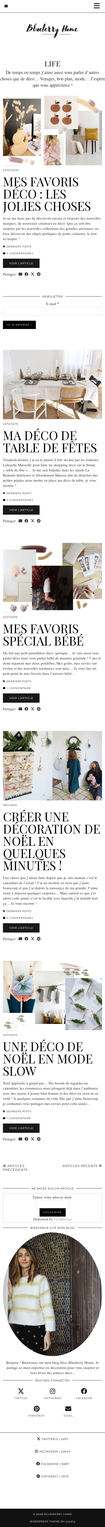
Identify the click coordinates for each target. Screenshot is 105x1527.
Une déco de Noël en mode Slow (48, 1058)
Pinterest (54, 1476)
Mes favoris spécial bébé (43, 634)
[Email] (6, 6)
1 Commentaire (18, 688)
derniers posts (19, 246)
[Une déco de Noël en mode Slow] (52, 995)
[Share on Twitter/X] (33, 274)
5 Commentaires (19, 253)
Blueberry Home (58, 1514)
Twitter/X (54, 1439)
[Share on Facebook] (26, 274)
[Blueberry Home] (52, 24)
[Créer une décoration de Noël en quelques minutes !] (52, 765)
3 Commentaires (19, 500)
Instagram (54, 1451)
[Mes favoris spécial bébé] (52, 577)
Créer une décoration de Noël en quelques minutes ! (51, 840)
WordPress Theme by (52, 1521)
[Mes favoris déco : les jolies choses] (52, 130)
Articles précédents (15, 1168)
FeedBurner (63, 1219)
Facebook (54, 1464)
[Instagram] (13, 1496)
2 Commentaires (19, 918)
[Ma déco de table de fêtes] (52, 384)
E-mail (52, 303)
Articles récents (81, 1166)
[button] (98, 6)
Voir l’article (21, 263)
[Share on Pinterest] (39, 274)
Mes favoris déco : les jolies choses (47, 193)
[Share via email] (20, 274)
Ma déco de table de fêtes (50, 441)
